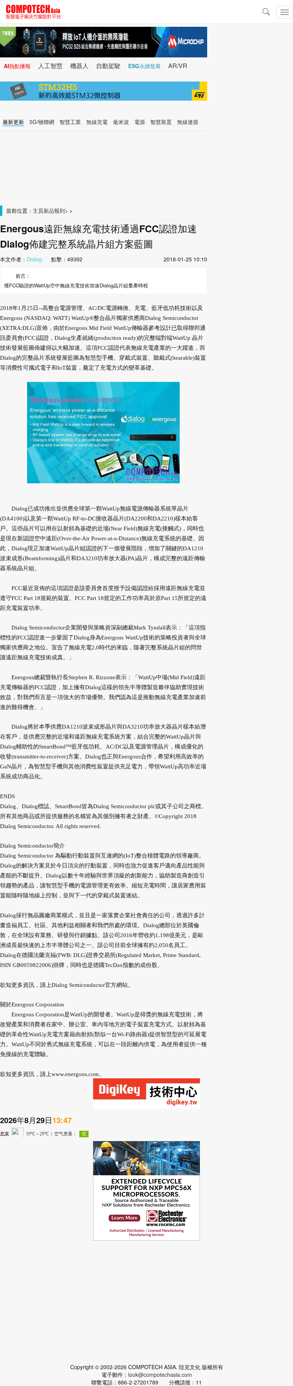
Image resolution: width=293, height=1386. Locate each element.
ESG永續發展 (144, 66)
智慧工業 (70, 122)
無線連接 (187, 122)
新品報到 (54, 210)
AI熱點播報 (17, 66)
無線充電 (97, 122)
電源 (139, 122)
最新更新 (13, 122)
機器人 (79, 65)
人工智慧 (50, 65)
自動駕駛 (108, 65)
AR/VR (177, 65)
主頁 (38, 210)
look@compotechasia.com (160, 1374)
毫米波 (121, 122)
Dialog (34, 259)
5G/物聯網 (41, 122)
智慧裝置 (161, 122)
